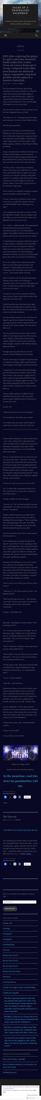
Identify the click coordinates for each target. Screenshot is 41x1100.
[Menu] (5, 35)
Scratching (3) (7, 939)
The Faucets (7, 977)
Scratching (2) (7, 934)
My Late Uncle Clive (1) (10, 955)
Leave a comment (18, 83)
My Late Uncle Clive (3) (10, 966)
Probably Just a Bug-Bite (11, 993)
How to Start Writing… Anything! (14, 1059)
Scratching (6, 929)
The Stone (6, 950)
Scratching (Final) (8, 945)
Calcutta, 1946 (7, 923)
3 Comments (17, 820)
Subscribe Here (10, 909)
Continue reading (26, 854)
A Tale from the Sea (9, 982)
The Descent (9, 816)
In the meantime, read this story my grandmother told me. (20, 781)
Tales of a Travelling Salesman (20, 10)
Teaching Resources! (9, 1072)
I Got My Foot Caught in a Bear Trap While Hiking (19, 987)
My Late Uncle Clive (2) (10, 961)
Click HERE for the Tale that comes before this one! (20, 830)
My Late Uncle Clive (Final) (11, 971)
